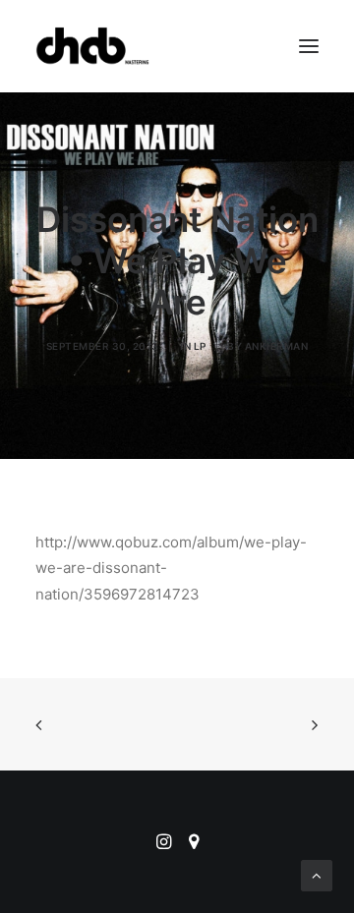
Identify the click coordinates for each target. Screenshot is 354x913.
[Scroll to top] (316, 874)
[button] (309, 46)
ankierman (277, 346)
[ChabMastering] (92, 46)
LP (200, 346)
